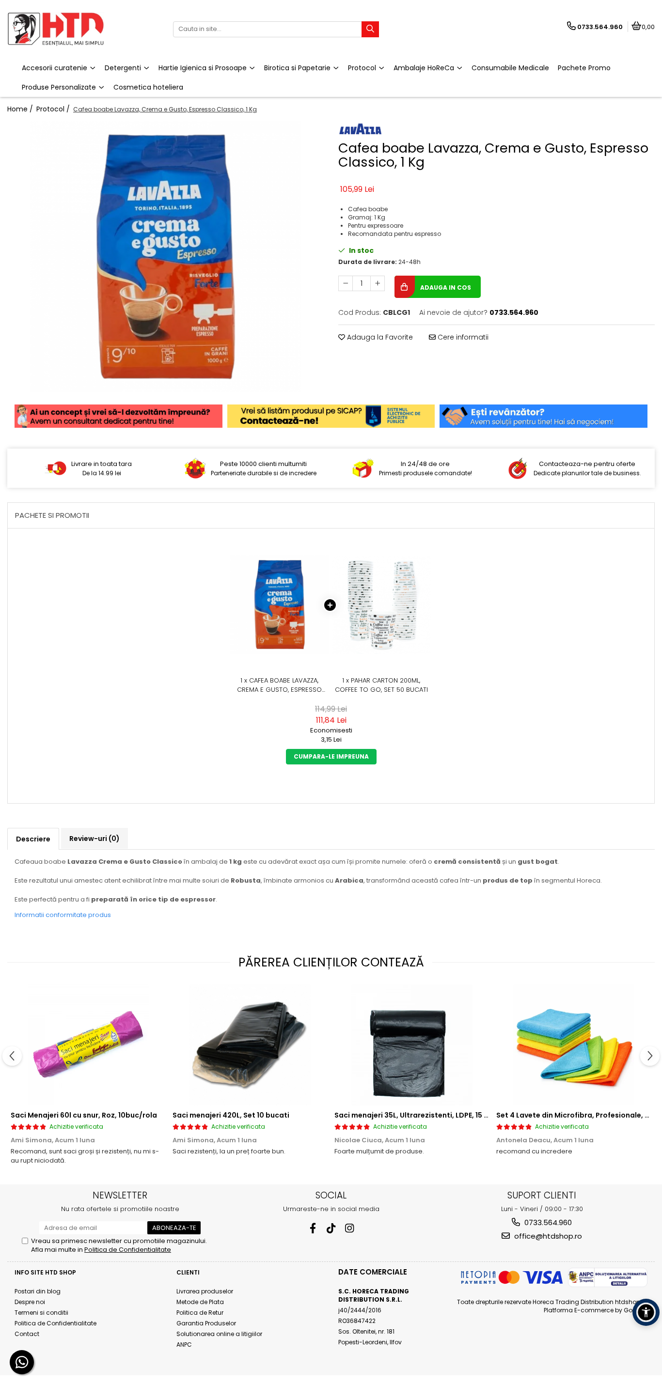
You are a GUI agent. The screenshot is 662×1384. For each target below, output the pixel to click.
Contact (27, 1334)
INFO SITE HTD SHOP (45, 1272)
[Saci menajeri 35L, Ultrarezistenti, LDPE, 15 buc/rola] (412, 1044)
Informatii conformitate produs (63, 914)
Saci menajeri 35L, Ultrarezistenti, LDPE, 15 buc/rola (424, 1115)
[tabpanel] (165, 256)
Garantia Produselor (206, 1323)
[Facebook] (312, 1228)
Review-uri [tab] (94, 838)
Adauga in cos (445, 287)
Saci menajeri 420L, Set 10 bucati (231, 1115)
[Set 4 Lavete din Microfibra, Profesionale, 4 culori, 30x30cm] (574, 1044)
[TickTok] (331, 1228)
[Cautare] (370, 29)
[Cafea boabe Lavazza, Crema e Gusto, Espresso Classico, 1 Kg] (165, 256)
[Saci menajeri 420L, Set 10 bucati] (250, 1044)
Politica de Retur (199, 1312)
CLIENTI (188, 1272)
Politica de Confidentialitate (127, 1249)
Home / (21, 109)
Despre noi (30, 1302)
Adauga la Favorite (379, 337)
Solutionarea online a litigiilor (219, 1334)
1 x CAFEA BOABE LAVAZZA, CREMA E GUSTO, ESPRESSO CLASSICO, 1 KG (279, 685)
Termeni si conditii (41, 1312)
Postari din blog (38, 1291)
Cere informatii (462, 337)
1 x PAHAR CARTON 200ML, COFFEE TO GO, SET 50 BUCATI (381, 685)
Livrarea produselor (204, 1291)
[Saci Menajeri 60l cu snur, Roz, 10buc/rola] (88, 1044)
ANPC (184, 1344)
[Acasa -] (67, 29)
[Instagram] (349, 1228)
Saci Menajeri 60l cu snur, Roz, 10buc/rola (84, 1115)
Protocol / (54, 109)
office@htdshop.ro (547, 1236)
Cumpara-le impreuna (331, 756)
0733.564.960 (547, 1222)
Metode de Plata (200, 1302)
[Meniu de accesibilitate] (646, 1312)
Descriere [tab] (33, 839)
